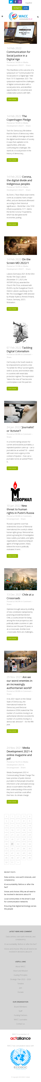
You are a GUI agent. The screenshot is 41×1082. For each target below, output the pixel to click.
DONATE (17, 8)
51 (12, 862)
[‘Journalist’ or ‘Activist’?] (20, 412)
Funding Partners (20, 1015)
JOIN (26, 8)
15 (6, 830)
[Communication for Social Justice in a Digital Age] (20, 33)
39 (30, 848)
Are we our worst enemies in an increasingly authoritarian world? (19, 682)
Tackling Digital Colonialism (19, 349)
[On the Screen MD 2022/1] (20, 245)
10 (6, 825)
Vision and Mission (20, 971)
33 (24, 844)
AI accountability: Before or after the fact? (20, 944)
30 (6, 844)
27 (18, 839)
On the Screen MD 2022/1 (19, 261)
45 (6, 857)
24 (30, 834)
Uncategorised (13, 519)
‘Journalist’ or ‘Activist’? (20, 429)
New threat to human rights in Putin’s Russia (20, 509)
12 (18, 825)
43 (24, 853)
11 (12, 825)
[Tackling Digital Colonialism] (20, 332)
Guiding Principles (20, 975)
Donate (21, 992)
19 (30, 830)
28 (24, 839)
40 (6, 853)
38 (24, 848)
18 (24, 830)
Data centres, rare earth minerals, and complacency (20, 938)
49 (30, 857)
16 (12, 830)
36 (12, 848)
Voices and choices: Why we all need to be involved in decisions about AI (20, 950)
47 (18, 857)
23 (24, 834)
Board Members (20, 1007)
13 (24, 825)
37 (18, 848)
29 (30, 839)
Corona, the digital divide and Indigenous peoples (19, 180)
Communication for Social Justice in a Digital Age (18, 55)
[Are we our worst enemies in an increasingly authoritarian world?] (20, 662)
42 (18, 853)
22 (18, 834)
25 (6, 839)
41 (12, 853)
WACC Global (26, 1077)
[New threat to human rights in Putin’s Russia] (20, 491)
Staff (20, 1011)
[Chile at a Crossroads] (20, 579)
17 (18, 830)
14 (30, 825)
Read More (12, 99)
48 (24, 857)
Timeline (20, 983)
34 (30, 844)
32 (18, 844)
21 (12, 834)
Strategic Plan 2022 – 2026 (20, 979)
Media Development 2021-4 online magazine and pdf (19, 753)
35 (6, 848)
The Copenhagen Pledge (19, 117)
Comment (27, 354)
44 (30, 853)
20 (6, 834)
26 (12, 839)
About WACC (20, 966)
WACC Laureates (20, 1019)
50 (6, 862)
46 (12, 857)
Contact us (20, 1024)
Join (20, 988)
